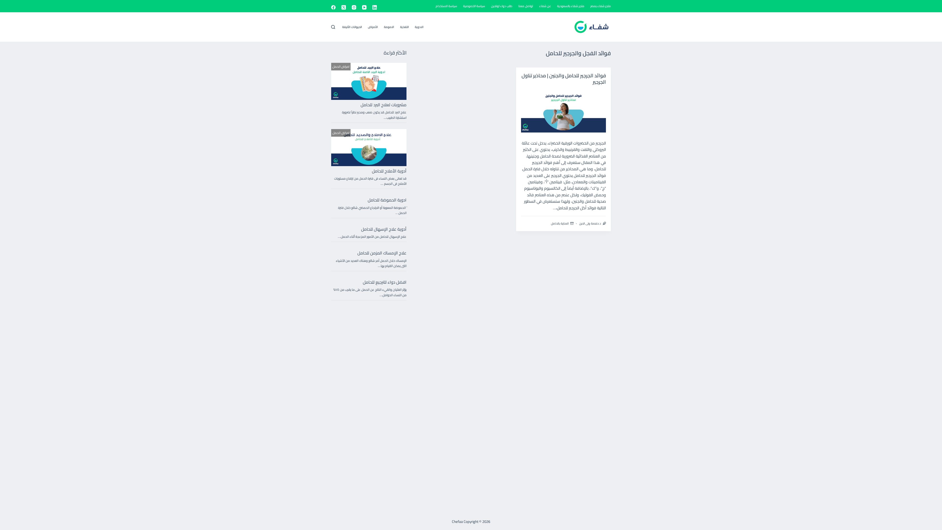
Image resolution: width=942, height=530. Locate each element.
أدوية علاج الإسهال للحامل (383, 229)
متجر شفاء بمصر (600, 6)
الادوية (419, 27)
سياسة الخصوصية (474, 6)
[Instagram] (354, 7)
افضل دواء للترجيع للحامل (384, 282)
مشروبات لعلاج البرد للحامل (383, 105)
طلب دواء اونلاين (501, 6)
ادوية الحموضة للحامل (387, 200)
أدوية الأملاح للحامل (389, 171)
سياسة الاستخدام (446, 6)
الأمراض (373, 27)
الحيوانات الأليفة (352, 27)
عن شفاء (545, 6)
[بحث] (333, 27)
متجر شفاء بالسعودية (570, 6)
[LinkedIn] (374, 7)
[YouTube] (364, 7)
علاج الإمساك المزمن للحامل (381, 253)
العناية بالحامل (560, 223)
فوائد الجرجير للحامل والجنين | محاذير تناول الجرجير (564, 78)
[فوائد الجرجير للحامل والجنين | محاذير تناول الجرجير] (563, 111)
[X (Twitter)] (343, 7)
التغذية (404, 27)
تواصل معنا (525, 6)
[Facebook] (333, 7)
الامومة (389, 27)
